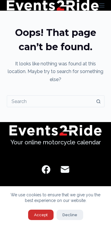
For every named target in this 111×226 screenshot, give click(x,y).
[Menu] (101, 5)
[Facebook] (46, 169)
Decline (69, 215)
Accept (41, 215)
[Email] (65, 169)
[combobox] (50, 101)
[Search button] (98, 101)
